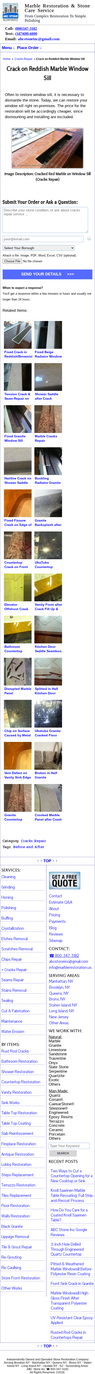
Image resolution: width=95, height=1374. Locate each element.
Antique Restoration (17, 1154)
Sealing (7, 1000)
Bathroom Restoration (19, 1061)
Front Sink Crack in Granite (72, 1283)
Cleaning (8, 877)
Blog (52, 928)
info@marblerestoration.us (70, 967)
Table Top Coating (16, 1123)
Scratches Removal (17, 949)
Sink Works (10, 1102)
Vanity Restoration (16, 1092)
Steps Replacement (17, 1175)
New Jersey (58, 1017)
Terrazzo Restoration (18, 1185)
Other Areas (59, 1023)
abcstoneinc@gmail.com (38, 39)
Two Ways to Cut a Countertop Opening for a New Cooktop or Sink (71, 1176)
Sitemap (55, 940)
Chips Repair (11, 959)
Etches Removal (14, 939)
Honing (7, 897)
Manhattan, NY (61, 981)
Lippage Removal (15, 1236)
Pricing (54, 915)
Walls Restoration (15, 1216)
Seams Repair (12, 980)
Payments (57, 921)
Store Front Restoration (20, 1278)
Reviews (56, 934)
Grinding (8, 887)
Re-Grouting (11, 1257)
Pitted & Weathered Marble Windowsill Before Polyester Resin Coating (71, 1269)
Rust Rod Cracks (15, 1051)
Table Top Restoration (19, 1113)
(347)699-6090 (26, 34)
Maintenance (11, 1021)
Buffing (7, 918)
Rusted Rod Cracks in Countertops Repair (68, 1335)
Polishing (8, 908)
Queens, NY (58, 993)
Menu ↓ (8, 48)
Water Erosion (12, 1031)
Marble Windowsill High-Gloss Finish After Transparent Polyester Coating (70, 1301)
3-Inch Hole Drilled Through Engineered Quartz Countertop (67, 1249)
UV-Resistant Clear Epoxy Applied (72, 1320)
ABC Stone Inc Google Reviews (69, 1232)
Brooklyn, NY (59, 987)
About (54, 908)
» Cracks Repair (14, 970)
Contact (55, 896)
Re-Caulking (11, 1267)
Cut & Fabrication (15, 1011)
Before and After (28, 846)
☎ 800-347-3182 (64, 955)
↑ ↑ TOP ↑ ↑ (47, 861)
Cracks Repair (33, 840)
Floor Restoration (15, 1205)
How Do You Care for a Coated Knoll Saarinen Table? (69, 1215)
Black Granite (12, 1226)
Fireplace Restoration (18, 1144)
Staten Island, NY (63, 1005)
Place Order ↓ (29, 48)
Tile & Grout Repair (16, 1247)
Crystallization (12, 928)
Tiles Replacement (16, 1195)
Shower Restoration (17, 1071)
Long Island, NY (61, 1011)
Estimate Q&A (60, 902)
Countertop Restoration (20, 1082)
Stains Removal (14, 990)
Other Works (11, 1288)
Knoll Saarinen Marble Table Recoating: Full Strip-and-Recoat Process (72, 1195)
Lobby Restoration (16, 1164)
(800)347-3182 (26, 29)
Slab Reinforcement (17, 1133)
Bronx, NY (57, 999)
